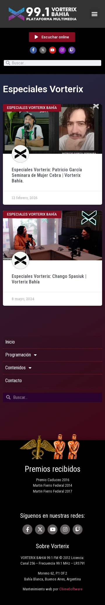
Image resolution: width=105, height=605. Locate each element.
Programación (18, 355)
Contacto (13, 380)
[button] (94, 14)
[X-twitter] (42, 50)
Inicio (10, 342)
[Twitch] (71, 50)
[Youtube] (52, 50)
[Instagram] (62, 50)
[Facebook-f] (33, 50)
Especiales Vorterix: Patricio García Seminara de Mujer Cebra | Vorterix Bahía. (47, 175)
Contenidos (15, 367)
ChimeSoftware (70, 589)
